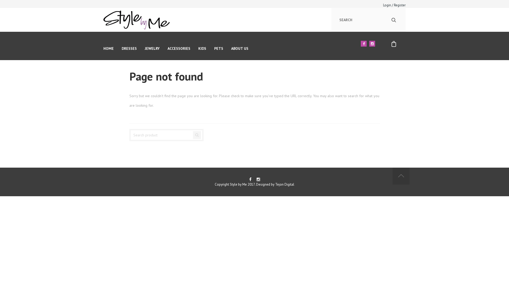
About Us (239, 48)
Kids (202, 48)
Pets (218, 48)
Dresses (129, 48)
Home (108, 48)
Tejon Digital (284, 184)
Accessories (179, 48)
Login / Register (394, 5)
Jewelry (152, 48)
